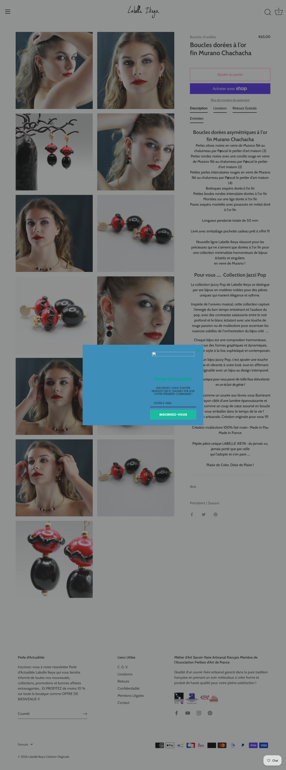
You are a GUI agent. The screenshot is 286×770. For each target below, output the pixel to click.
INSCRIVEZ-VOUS (173, 414)
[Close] (198, 350)
